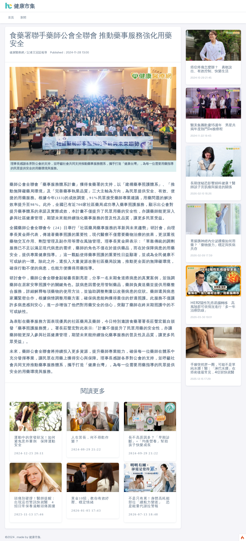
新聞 (23, 17)
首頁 (11, 17)
